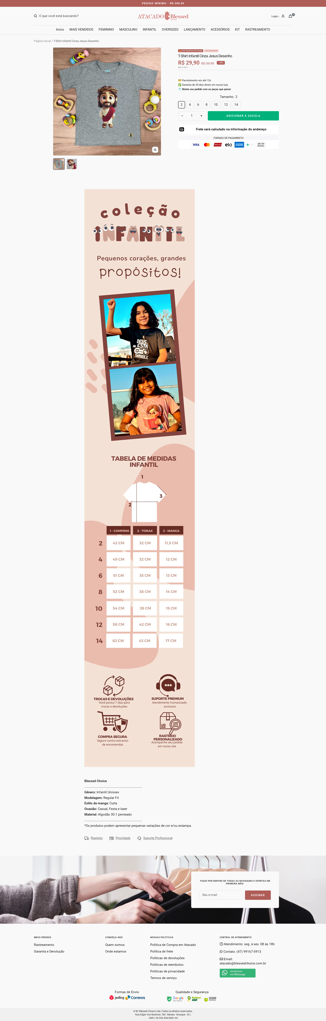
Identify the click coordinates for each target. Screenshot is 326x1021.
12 (226, 105)
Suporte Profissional (158, 838)
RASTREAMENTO (257, 29)
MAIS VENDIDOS (81, 29)
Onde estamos (115, 951)
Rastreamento (44, 945)
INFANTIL (149, 29)
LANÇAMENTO (194, 29)
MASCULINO (128, 29)
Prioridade (123, 838)
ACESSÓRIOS (220, 29)
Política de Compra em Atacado (173, 945)
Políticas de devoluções (167, 958)
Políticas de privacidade (167, 971)
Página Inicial (42, 41)
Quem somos (115, 945)
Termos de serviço (163, 978)
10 (216, 105)
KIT (237, 29)
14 (236, 105)
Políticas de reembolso (167, 965)
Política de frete (161, 951)
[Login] (283, 16)
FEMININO (106, 29)
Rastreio (97, 838)
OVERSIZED (170, 29)
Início (60, 29)
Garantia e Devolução (49, 951)
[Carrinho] (290, 16)
